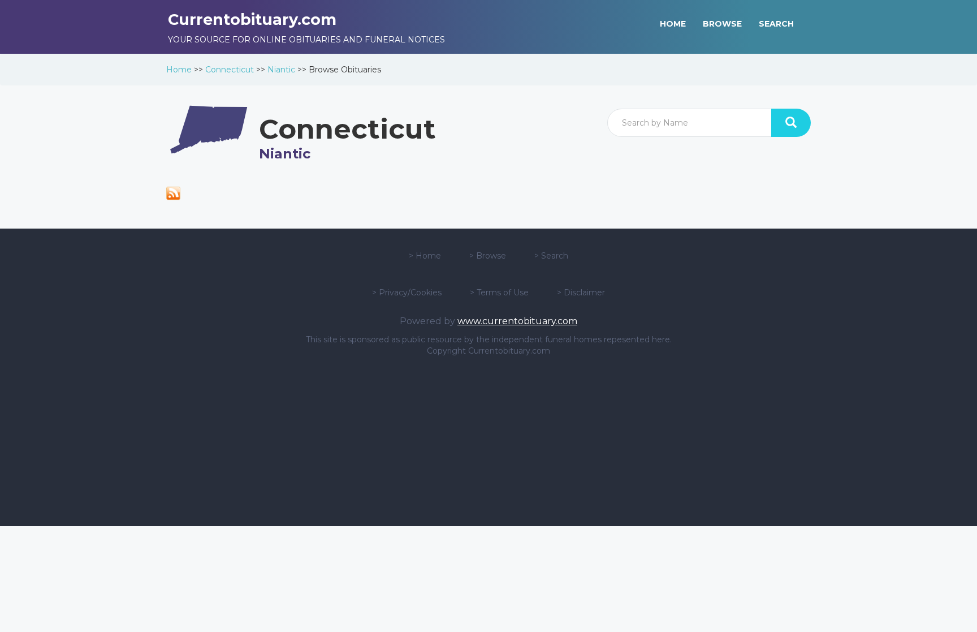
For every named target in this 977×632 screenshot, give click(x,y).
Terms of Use (503, 292)
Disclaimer (584, 292)
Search (554, 256)
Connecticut (229, 70)
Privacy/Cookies (410, 292)
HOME (673, 24)
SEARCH (776, 24)
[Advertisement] (488, 441)
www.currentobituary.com (517, 321)
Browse (491, 256)
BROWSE (722, 24)
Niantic (281, 70)
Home (179, 70)
